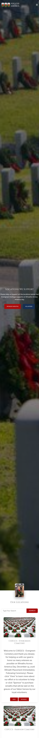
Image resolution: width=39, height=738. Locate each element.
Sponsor (23, 699)
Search (32, 611)
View (14, 699)
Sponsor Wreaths (12, 306)
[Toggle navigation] (37, 4)
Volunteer (28, 306)
